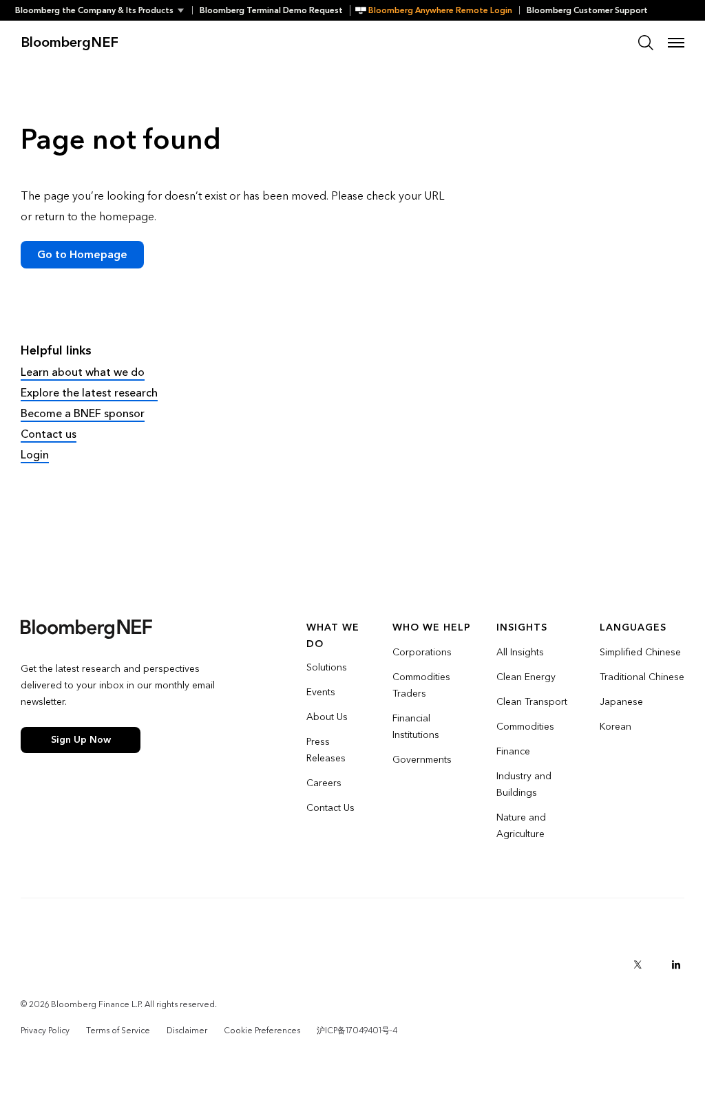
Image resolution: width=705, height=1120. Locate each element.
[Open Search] (646, 42)
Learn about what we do (83, 372)
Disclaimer (187, 1030)
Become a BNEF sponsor (83, 413)
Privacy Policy (45, 1030)
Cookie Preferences (262, 1030)
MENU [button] (676, 42)
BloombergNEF (69, 43)
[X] (637, 964)
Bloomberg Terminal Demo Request (271, 10)
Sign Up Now (81, 739)
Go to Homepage (82, 254)
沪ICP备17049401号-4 (357, 1030)
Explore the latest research (89, 392)
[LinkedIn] (676, 964)
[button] (103, 10)
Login (35, 454)
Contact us (48, 434)
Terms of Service (118, 1030)
